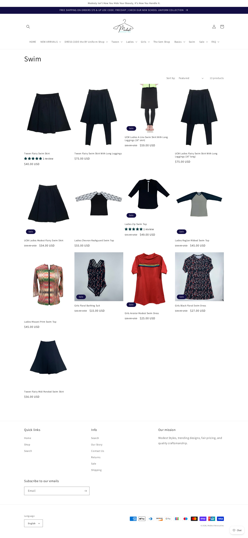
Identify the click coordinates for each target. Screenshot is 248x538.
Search (28, 451)
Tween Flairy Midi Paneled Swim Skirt (44, 391)
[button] (28, 27)
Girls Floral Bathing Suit (87, 305)
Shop (27, 444)
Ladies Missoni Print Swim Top (40, 321)
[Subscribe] (85, 491)
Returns (95, 457)
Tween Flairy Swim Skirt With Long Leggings (98, 153)
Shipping (96, 470)
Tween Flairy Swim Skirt (37, 153)
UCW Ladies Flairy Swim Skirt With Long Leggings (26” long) (196, 155)
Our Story (96, 444)
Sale (93, 463)
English (32, 523)
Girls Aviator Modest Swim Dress (142, 313)
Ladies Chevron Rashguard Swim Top (94, 240)
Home (27, 438)
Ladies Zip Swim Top (136, 224)
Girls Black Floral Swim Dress (190, 305)
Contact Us (97, 451)
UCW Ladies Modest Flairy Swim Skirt (43, 240)
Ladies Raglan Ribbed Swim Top (192, 240)
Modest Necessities (216, 525)
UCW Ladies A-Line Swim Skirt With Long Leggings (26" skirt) (146, 139)
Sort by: (170, 78)
